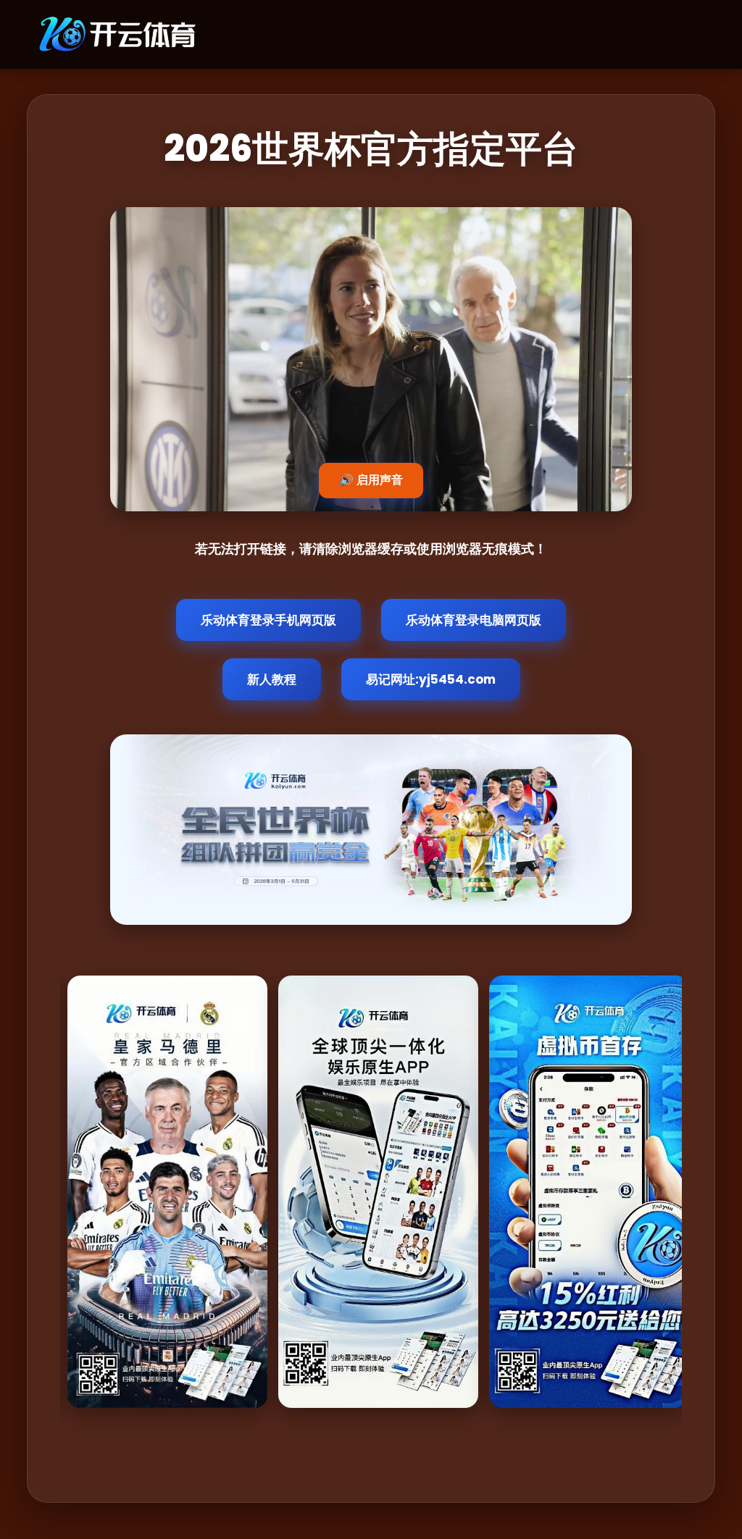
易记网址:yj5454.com (431, 679)
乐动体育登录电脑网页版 (473, 620)
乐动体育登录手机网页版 (268, 620)
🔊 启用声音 (371, 480)
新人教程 (271, 679)
